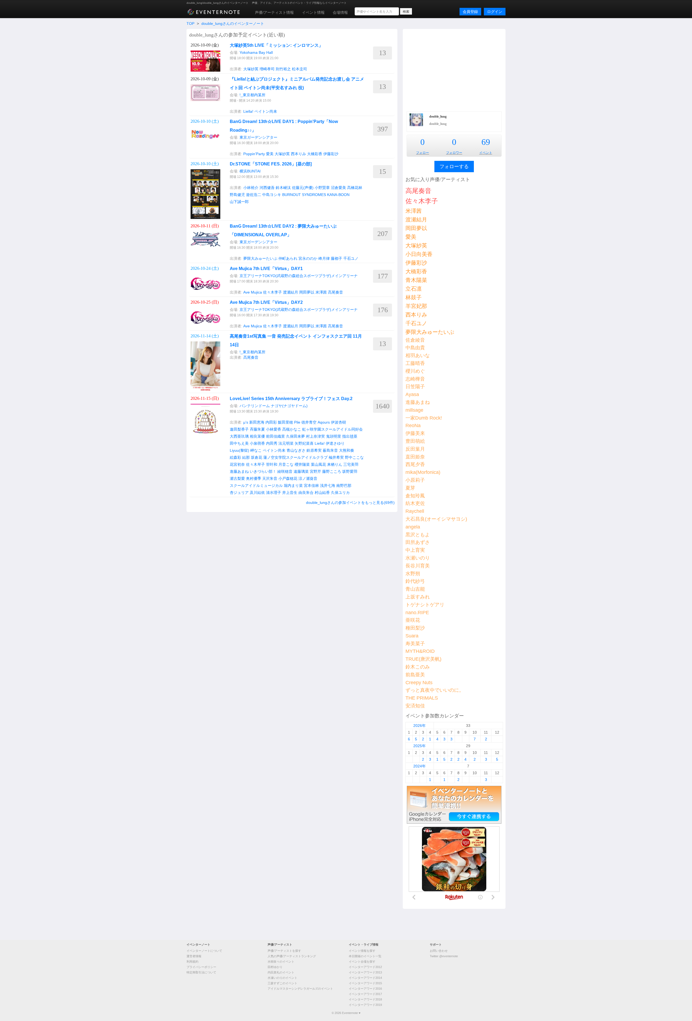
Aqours (324, 422)
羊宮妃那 (416, 306)
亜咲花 (412, 620)
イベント (485, 153)
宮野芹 (315, 471)
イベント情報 (313, 12)
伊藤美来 (415, 433)
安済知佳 (415, 706)
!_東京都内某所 (252, 95)
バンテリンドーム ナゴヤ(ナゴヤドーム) (273, 406)
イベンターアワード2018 (365, 999)
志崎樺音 (415, 379)
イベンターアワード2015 (365, 983)
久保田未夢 (295, 436)
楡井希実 (336, 457)
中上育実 (415, 550)
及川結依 (257, 492)
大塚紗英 (250, 69)
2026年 (419, 725)
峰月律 (324, 258)
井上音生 (289, 492)
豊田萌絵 (415, 441)
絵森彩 (235, 457)
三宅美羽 (350, 464)
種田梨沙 (415, 628)
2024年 (419, 766)
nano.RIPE (417, 612)
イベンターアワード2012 (365, 967)
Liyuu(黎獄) (239, 450)
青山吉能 (415, 589)
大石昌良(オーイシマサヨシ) (436, 519)
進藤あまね (239, 471)
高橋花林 (354, 187)
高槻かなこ (291, 429)
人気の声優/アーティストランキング (292, 956)
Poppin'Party (254, 154)
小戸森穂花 (287, 478)
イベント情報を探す (362, 950)
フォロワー (454, 153)
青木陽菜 (416, 280)
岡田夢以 (306, 292)
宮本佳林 (311, 485)
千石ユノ (350, 258)
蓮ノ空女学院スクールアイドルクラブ (295, 457)
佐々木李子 (272, 292)
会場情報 (340, 12)
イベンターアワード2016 (365, 988)
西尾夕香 (415, 464)
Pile (297, 422)
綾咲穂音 (284, 471)
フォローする (454, 166)
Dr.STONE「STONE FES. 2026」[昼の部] (271, 164)
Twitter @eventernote (444, 956)
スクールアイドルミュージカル (256, 485)
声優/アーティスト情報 (274, 12)
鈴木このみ (417, 667)
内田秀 (271, 443)
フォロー (422, 153)
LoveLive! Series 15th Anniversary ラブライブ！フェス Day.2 (291, 398)
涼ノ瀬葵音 (307, 478)
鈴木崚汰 (283, 187)
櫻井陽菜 (302, 464)
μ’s (245, 422)
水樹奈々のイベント (281, 961)
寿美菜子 (415, 643)
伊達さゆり (335, 443)
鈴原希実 (314, 450)
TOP (190, 23)
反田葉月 (415, 449)
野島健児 (237, 194)
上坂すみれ (417, 597)
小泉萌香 (257, 443)
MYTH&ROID (420, 651)
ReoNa (413, 425)
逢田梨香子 (239, 429)
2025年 (419, 746)
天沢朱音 (269, 478)
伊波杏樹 (338, 422)
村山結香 (322, 492)
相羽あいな (417, 355)
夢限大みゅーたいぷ (260, 258)
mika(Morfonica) (422, 472)
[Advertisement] (454, 69)
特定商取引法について (201, 972)
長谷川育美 (417, 565)
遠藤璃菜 (301, 471)
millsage (414, 410)
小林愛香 (273, 429)
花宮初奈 (237, 464)
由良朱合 (306, 492)
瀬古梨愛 (237, 478)
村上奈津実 (315, 436)
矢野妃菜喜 (304, 443)
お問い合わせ (439, 950)
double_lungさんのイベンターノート (232, 23)
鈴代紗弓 (415, 581)
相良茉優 (257, 436)
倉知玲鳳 (415, 495)
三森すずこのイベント (282, 983)
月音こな (286, 464)
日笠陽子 (415, 386)
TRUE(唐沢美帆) (423, 659)
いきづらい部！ (263, 471)
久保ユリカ (340, 492)
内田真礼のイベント (281, 972)
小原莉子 (415, 480)
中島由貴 (415, 347)
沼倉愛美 (338, 187)
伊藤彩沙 (330, 154)
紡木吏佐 (415, 503)
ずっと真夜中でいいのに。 (434, 690)
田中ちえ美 (239, 443)
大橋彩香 (314, 154)
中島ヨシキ (271, 194)
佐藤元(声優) (303, 187)
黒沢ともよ (417, 534)
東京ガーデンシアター (258, 137)
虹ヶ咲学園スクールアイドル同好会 (332, 429)
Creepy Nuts (418, 682)
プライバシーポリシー (201, 967)
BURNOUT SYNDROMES (304, 194)
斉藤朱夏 (257, 429)
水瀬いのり (417, 558)
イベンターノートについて (204, 950)
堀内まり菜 (293, 485)
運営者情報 (194, 956)
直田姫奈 (415, 457)
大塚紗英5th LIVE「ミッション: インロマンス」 (276, 45)
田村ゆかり (275, 967)
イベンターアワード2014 (365, 977)
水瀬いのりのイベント (282, 977)
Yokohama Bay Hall (256, 52)
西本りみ (298, 154)
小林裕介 (250, 187)
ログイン (494, 11)
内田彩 (271, 422)
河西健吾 (267, 187)
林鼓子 (413, 297)
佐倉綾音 (415, 340)
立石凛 (413, 289)
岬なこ (256, 450)
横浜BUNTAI (250, 171)
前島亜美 (415, 674)
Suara (411, 635)
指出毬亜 (349, 436)
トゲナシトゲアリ (424, 604)
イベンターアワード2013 (365, 972)
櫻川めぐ (415, 371)
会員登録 (470, 11)
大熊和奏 (346, 450)
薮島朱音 (330, 450)
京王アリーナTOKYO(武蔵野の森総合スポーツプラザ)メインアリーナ (298, 276)
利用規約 (192, 961)
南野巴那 (343, 485)
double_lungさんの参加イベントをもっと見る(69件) (350, 502)
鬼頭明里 (333, 436)
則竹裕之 (283, 69)
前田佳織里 (275, 436)
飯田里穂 (285, 422)
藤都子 (336, 258)
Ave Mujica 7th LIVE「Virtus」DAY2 (266, 302)
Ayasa (412, 394)
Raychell (414, 511)
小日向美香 (418, 254)
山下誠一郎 (239, 201)
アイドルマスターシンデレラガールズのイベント (300, 988)
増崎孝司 (267, 69)
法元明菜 (286, 443)
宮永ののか (307, 258)
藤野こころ (331, 471)
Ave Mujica (252, 292)
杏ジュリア (239, 492)
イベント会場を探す (362, 961)
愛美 (270, 154)
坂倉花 (256, 457)
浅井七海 (327, 485)
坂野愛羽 (349, 471)
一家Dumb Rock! (423, 418)
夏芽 (410, 488)
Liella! (248, 111)
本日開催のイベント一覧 (365, 956)
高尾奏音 (335, 292)
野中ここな (354, 457)
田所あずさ (417, 542)
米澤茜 (321, 292)
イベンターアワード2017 (365, 994)
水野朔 (412, 573)
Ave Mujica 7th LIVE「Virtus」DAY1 (266, 268)
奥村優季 (253, 478)
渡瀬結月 (290, 292)
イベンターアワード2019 (365, 1004)
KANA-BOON (338, 194)
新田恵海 (256, 422)
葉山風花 (318, 464)
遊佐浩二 (253, 194)
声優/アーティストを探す (284, 950)
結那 (246, 457)
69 (485, 142)
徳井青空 (309, 422)
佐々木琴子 (255, 464)
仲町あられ (287, 258)
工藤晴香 (415, 363)
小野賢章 (322, 187)
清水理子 (273, 492)
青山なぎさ (296, 450)
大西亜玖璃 (239, 436)
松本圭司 (299, 69)
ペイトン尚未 (265, 111)
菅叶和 (271, 464)
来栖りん (334, 464)
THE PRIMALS (421, 698)
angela (412, 527)
